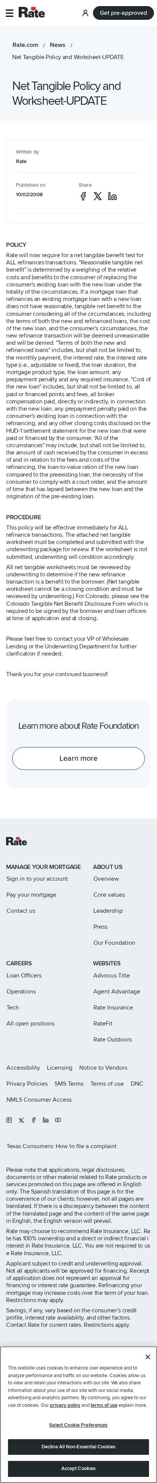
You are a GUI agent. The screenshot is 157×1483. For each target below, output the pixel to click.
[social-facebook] (83, 196)
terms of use (104, 1405)
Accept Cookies (78, 1468)
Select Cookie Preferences (78, 1425)
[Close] (147, 1357)
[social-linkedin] (112, 196)
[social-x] (98, 196)
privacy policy (65, 1405)
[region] (78, 1414)
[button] (9, 13)
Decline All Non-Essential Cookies (78, 1447)
